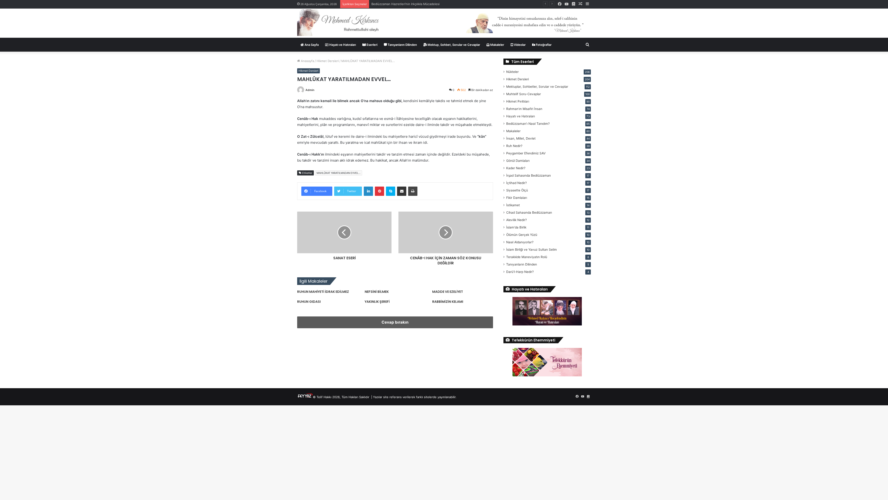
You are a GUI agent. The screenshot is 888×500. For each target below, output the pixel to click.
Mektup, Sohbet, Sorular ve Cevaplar (453, 45)
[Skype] (390, 191)
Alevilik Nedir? (516, 220)
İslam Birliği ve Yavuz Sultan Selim (531, 249)
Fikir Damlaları (516, 198)
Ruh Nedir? (514, 146)
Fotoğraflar (543, 45)
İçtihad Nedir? (516, 183)
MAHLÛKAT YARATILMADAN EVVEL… (339, 173)
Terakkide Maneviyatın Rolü (526, 257)
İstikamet (513, 205)
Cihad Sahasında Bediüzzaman (529, 212)
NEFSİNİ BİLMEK (377, 291)
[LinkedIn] (368, 191)
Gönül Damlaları (518, 160)
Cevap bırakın (395, 322)
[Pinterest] (379, 191)
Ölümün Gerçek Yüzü (521, 235)
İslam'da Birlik (516, 227)
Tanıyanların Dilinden (402, 45)
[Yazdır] (412, 191)
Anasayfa (307, 61)
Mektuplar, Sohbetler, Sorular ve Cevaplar (537, 86)
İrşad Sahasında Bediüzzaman (528, 175)
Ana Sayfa (311, 45)
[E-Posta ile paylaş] (401, 191)
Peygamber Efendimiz (526, 153)
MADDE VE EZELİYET (447, 291)
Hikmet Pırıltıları (517, 101)
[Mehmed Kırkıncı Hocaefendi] (343, 22)
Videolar (519, 45)
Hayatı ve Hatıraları (342, 45)
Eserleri (371, 45)
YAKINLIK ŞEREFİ (377, 301)
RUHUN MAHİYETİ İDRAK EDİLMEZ (323, 291)
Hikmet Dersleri (328, 61)
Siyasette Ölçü (517, 190)
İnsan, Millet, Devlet (521, 138)
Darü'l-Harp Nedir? (520, 272)
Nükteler (512, 72)
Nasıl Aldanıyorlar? (519, 242)
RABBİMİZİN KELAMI (447, 301)
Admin (309, 90)
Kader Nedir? (515, 168)
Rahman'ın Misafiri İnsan (524, 109)
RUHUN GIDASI (309, 301)
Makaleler (497, 45)
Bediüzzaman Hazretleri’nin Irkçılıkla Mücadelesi (405, 4)
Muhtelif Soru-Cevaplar (523, 94)
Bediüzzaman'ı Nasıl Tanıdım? (528, 123)
